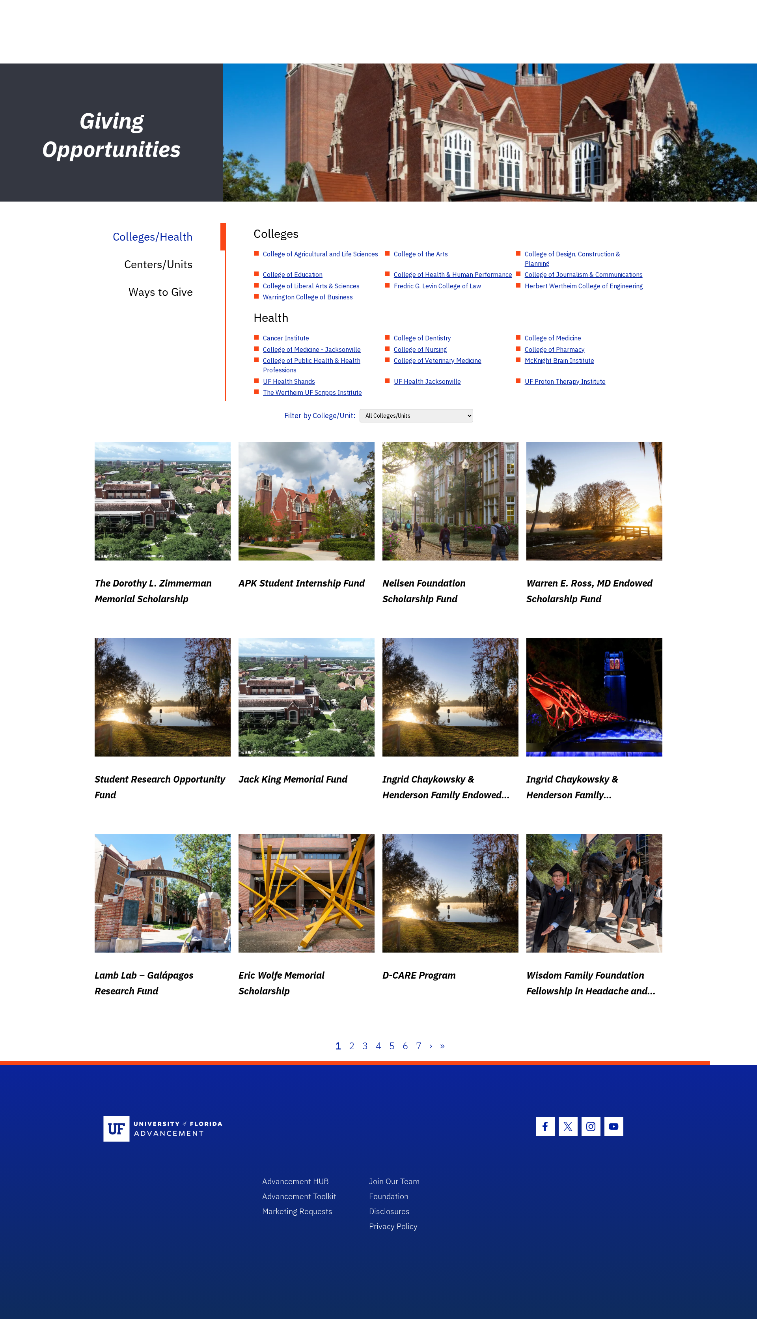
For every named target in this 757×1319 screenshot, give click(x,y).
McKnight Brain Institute (559, 360)
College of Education (293, 274)
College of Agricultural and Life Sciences (320, 254)
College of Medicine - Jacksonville (312, 349)
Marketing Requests (297, 1211)
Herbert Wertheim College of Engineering (584, 286)
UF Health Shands (289, 381)
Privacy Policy (393, 1226)
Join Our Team (394, 1181)
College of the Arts (421, 254)
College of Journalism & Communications (584, 274)
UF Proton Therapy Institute (565, 381)
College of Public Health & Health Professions (311, 365)
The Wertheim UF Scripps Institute (312, 392)
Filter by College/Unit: (320, 415)
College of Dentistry (422, 338)
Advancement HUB (295, 1181)
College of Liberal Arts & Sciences (311, 286)
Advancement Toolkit (299, 1196)
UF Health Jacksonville (427, 381)
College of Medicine (553, 338)
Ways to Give (161, 291)
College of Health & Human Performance (453, 274)
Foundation (388, 1196)
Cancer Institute (286, 338)
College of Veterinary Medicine (437, 360)
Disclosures (389, 1211)
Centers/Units (158, 264)
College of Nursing (420, 349)
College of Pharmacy (555, 349)
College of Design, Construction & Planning (572, 258)
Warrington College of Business (308, 297)
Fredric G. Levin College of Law (437, 286)
